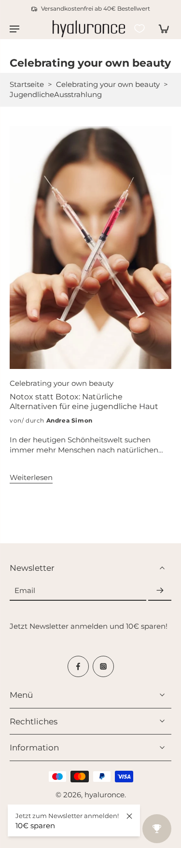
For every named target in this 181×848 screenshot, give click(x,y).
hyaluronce (104, 794)
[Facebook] (78, 666)
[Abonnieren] (159, 590)
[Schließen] (129, 816)
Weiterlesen (31, 477)
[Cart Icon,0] (160, 28)
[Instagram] (103, 666)
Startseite (27, 84)
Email (24, 589)
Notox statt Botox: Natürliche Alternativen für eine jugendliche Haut (84, 401)
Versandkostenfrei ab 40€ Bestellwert (95, 8)
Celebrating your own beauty (108, 84)
